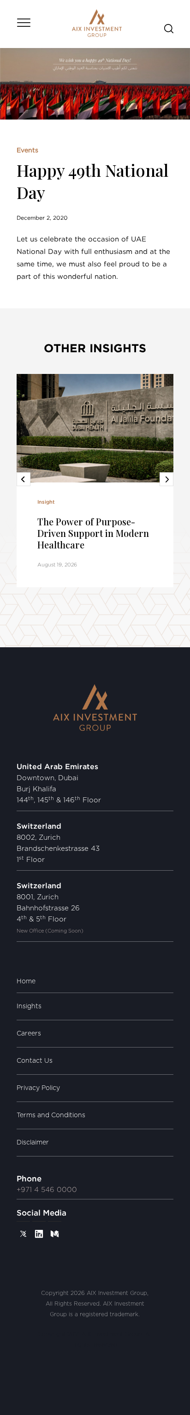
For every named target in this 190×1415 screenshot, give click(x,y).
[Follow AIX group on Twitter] (23, 1233)
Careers (29, 1033)
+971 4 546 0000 (47, 1189)
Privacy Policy (38, 1088)
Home (26, 981)
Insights (29, 1006)
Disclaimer (33, 1142)
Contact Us (35, 1061)
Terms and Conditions (51, 1115)
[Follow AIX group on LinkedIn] (39, 1233)
